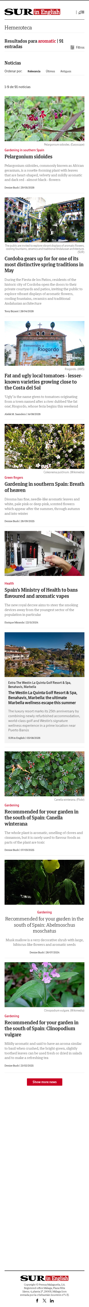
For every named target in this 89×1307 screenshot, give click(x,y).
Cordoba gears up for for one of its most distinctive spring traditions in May (44, 264)
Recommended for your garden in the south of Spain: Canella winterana (42, 817)
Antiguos (65, 71)
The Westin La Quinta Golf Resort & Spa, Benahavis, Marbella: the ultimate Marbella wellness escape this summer (42, 697)
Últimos (50, 71)
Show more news (45, 1082)
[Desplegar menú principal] (81, 12)
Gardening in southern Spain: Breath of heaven (44, 487)
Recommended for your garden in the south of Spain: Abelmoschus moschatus (44, 924)
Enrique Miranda (15, 622)
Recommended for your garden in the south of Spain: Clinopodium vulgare (42, 1028)
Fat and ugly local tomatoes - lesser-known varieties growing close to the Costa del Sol (43, 381)
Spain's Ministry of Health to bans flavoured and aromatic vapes (41, 593)
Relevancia (34, 71)
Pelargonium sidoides (28, 156)
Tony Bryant (12, 311)
